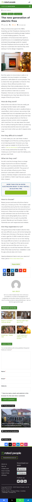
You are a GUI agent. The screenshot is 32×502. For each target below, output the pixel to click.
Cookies (23, 491)
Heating (10, 14)
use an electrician (11, 147)
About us (4, 464)
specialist (16, 264)
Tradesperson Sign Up (9, 457)
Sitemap (5, 492)
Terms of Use (5, 491)
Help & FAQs (5, 473)
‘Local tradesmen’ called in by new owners (22, 336)
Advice (9, 10)
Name (3, 371)
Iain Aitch (5, 25)
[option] (16, 418)
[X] (8, 270)
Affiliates (4, 475)
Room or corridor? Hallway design (6, 321)
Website (3, 386)
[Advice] (8, 6)
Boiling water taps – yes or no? (23, 321)
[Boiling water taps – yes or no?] (24, 315)
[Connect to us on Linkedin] (25, 481)
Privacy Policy (15, 491)
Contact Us (12, 492)
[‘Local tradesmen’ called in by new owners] (24, 330)
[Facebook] (4, 270)
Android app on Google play (21, 473)
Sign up (3, 466)
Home (4, 10)
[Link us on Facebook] (22, 481)
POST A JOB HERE (16, 192)
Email (3, 378)
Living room (18, 14)
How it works (5, 471)
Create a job (5, 468)
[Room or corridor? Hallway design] (8, 315)
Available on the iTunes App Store (21, 469)
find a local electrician (16, 258)
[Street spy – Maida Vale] (8, 330)
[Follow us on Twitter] (18, 481)
